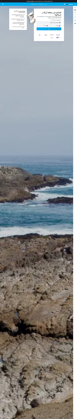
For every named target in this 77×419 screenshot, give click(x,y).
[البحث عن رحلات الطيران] (75, 7)
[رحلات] (75, 20)
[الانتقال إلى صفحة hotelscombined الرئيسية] (68, 4)
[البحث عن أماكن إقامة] (75, 10)
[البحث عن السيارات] (75, 12)
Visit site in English (30, 1)
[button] (1, 1)
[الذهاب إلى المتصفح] (75, 17)
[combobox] (55, 19)
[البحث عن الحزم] (75, 15)
